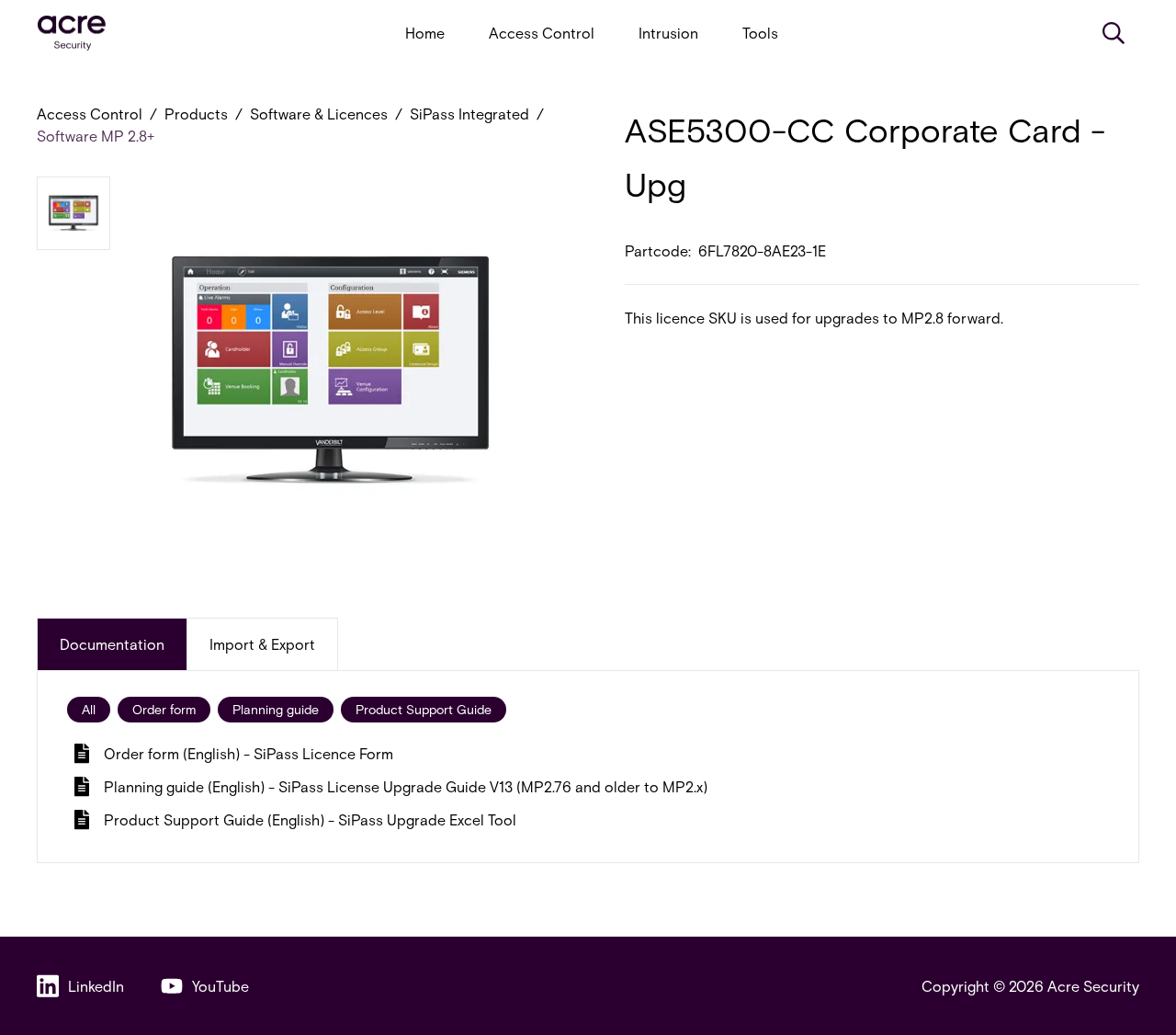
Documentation (112, 644)
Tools (760, 32)
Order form (164, 709)
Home (425, 32)
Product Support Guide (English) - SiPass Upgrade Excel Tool (310, 819)
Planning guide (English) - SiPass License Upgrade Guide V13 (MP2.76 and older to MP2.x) (405, 786)
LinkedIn (96, 986)
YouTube (220, 986)
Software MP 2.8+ (95, 135)
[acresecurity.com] (72, 33)
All (89, 709)
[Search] (1113, 33)
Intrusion (668, 32)
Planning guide (275, 709)
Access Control (541, 32)
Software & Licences (319, 113)
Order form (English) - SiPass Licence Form (248, 753)
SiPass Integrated (469, 113)
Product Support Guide (424, 709)
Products (196, 113)
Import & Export (262, 644)
